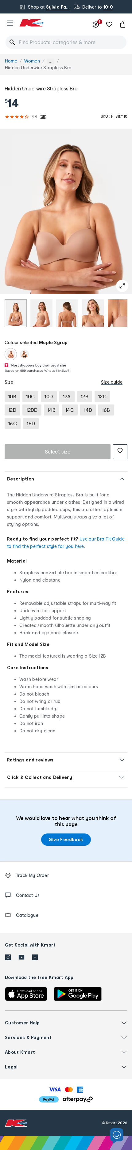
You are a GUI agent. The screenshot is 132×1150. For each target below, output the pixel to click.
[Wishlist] (109, 24)
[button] (10, 22)
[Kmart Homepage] (31, 23)
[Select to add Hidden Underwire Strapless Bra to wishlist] (120, 451)
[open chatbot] (117, 1136)
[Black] (24, 354)
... (50, 61)
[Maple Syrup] (11, 354)
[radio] (16, 313)
